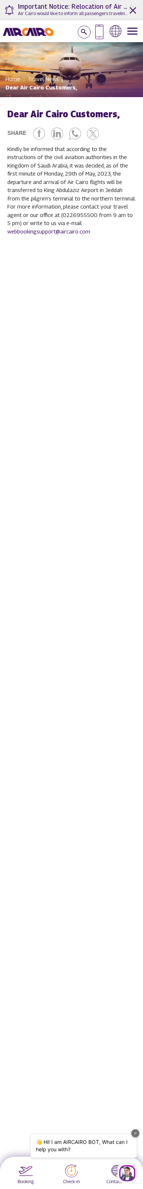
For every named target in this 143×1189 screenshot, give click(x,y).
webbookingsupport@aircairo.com (48, 231)
